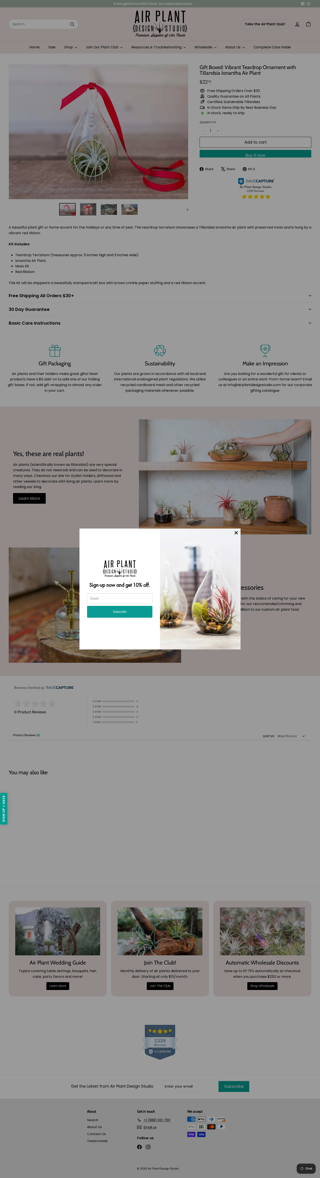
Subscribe (119, 612)
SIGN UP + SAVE (4, 808)
